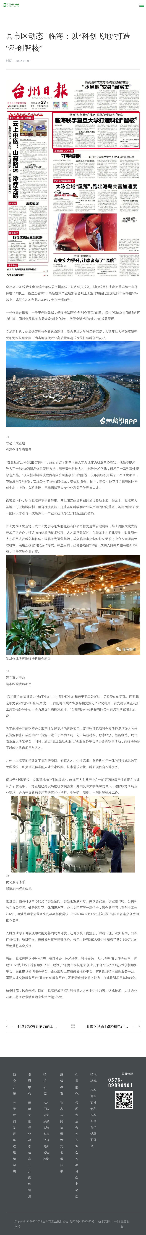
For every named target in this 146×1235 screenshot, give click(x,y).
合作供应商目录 (93, 1137)
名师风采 (61, 1162)
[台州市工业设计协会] (11, 5)
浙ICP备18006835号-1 (83, 1221)
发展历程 (14, 1137)
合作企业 (76, 1137)
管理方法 (76, 1112)
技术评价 (93, 1118)
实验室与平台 (46, 1134)
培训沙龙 (61, 1137)
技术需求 (93, 1093)
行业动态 (29, 1137)
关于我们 (14, 1112)
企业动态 (76, 1187)
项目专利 (93, 1105)
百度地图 (125, 1224)
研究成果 (46, 1118)
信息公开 (29, 1162)
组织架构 (14, 1162)
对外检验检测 (46, 1152)
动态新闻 (61, 1112)
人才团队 (46, 1105)
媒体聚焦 (29, 1187)
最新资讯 (29, 1112)
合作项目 (76, 1162)
